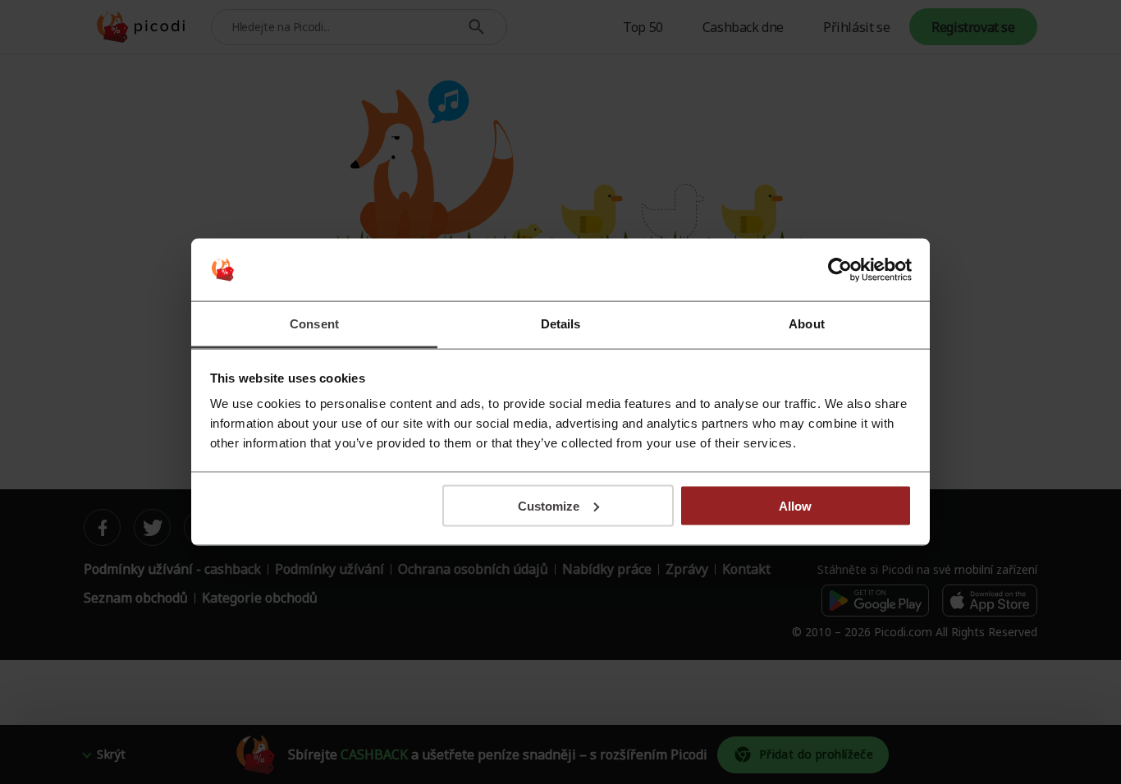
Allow (795, 505)
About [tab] (807, 324)
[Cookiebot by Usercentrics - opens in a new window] (840, 270)
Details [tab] (561, 324)
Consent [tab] (314, 324)
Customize (548, 505)
